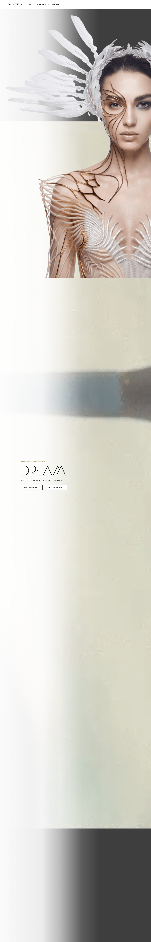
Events (30, 4)
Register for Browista (55, 487)
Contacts (55, 4)
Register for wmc (31, 487)
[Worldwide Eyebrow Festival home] (14, 4)
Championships (42, 4)
